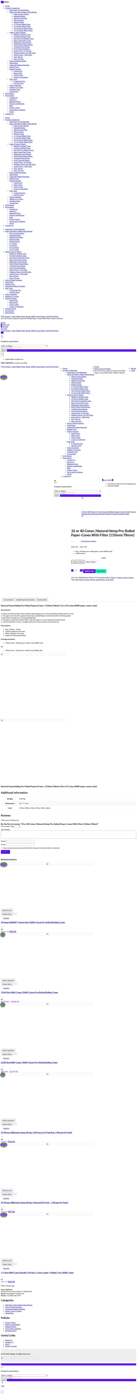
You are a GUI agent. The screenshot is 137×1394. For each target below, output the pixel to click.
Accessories (13, 91)
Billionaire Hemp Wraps (22, 43)
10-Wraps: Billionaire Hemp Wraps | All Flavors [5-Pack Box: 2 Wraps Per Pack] (36, 1132)
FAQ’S (11, 112)
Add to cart (89, 571)
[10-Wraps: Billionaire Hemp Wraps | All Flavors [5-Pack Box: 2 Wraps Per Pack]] (46, 1074)
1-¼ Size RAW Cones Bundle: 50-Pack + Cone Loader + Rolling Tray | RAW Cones (37, 1272)
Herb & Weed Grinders (17, 61)
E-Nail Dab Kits (19, 81)
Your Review (5, 830)
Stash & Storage (15, 69)
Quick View (7, 914)
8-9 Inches (13, 245)
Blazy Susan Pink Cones (22, 41)
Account (4, 329)
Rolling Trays (14, 67)
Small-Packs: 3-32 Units (22, 51)
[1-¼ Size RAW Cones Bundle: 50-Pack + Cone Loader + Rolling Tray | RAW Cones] (46, 1214)
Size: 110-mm (19, 59)
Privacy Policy (14, 108)
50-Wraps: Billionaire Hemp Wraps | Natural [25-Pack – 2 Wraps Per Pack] (34, 1202)
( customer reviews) (88, 541)
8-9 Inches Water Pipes (22, 26)
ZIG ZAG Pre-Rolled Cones (24, 38)
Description (8, 600)
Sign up (133, 368)
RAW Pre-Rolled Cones (22, 34)
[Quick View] (15, 914)
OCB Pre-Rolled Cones (22, 36)
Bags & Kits (18, 73)
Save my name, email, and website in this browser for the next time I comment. (31, 848)
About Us (12, 100)
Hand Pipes (13, 63)
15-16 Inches (14, 250)
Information (9, 95)
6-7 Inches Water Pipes (22, 24)
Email (3, 844)
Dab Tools (13, 79)
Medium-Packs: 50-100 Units (25, 53)
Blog (11, 106)
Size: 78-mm (18, 57)
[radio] (78, 561)
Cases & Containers (21, 77)
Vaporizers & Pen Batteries (19, 10)
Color (103, 558)
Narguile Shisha (19, 16)
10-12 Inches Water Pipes (23, 28)
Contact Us (13, 98)
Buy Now (101, 571)
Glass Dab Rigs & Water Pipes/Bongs (23, 12)
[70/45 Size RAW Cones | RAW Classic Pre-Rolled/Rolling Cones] (46, 934)
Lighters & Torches (16, 87)
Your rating (5, 826)
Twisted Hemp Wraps (22, 47)
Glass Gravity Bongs (21, 14)
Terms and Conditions (17, 110)
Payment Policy (11, 1331)
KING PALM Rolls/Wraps (23, 45)
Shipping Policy (15, 102)
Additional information (25, 600)
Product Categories (12, 8)
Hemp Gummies (15, 85)
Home (7, 6)
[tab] (8, 600)
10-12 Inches (14, 247)
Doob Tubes (18, 75)
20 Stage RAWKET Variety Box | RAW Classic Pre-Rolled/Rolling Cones (33, 922)
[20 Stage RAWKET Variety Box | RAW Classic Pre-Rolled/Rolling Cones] (46, 864)
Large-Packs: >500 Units (23, 55)
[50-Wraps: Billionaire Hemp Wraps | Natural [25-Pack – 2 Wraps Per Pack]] (46, 1144)
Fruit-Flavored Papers (22, 49)
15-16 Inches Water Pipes (23, 30)
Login (133, 370)
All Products (9, 93)
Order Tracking (11, 1346)
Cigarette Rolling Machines (19, 65)
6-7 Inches (13, 243)
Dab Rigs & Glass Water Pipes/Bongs (18, 1305)
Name (3, 841)
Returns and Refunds (16, 104)
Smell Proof (18, 71)
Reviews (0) (41, 600)
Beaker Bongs (19, 22)
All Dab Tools (19, 83)
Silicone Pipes (19, 20)
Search (4, 350)
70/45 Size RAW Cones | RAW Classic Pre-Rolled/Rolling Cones (29, 992)
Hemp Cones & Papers (17, 32)
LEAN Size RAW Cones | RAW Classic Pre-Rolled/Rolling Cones (29, 1062)
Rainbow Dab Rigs (20, 18)
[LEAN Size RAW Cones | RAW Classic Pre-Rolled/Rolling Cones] (46, 1004)
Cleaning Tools (14, 89)
